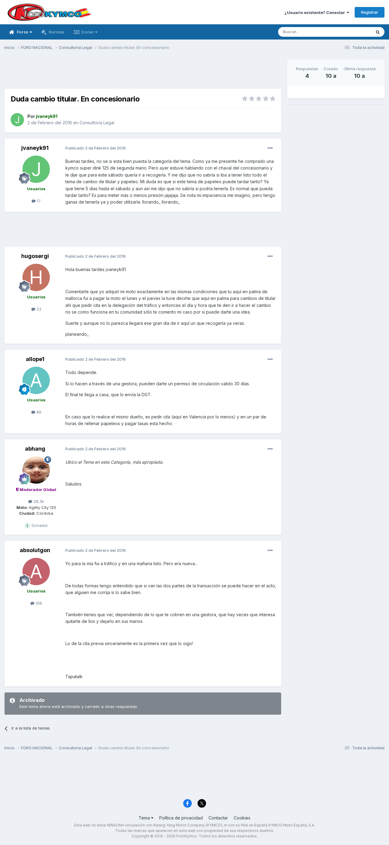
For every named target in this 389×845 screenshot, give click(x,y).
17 (38, 200)
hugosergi (35, 256)
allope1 (35, 359)
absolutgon (35, 550)
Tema (145, 817)
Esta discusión (350, 31)
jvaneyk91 (35, 148)
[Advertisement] (142, 73)
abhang (35, 448)
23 (38, 309)
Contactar (218, 817)
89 (38, 412)
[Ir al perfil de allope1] (36, 380)
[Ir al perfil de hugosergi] (36, 277)
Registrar (369, 12)
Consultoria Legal (97, 122)
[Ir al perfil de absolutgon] (36, 571)
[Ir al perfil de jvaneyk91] (17, 119)
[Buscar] (377, 32)
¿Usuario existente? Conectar (315, 12)
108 (38, 603)
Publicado (95, 148)
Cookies (242, 817)
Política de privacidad (181, 817)
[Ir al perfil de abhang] (36, 470)
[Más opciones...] (270, 148)
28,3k (38, 501)
